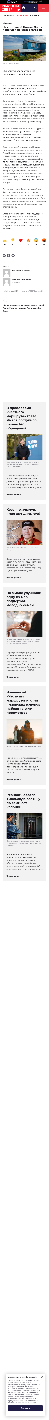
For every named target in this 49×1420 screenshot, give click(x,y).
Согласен (25, 1408)
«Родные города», (17, 308)
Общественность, (12, 305)
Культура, (25, 305)
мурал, (34, 305)
